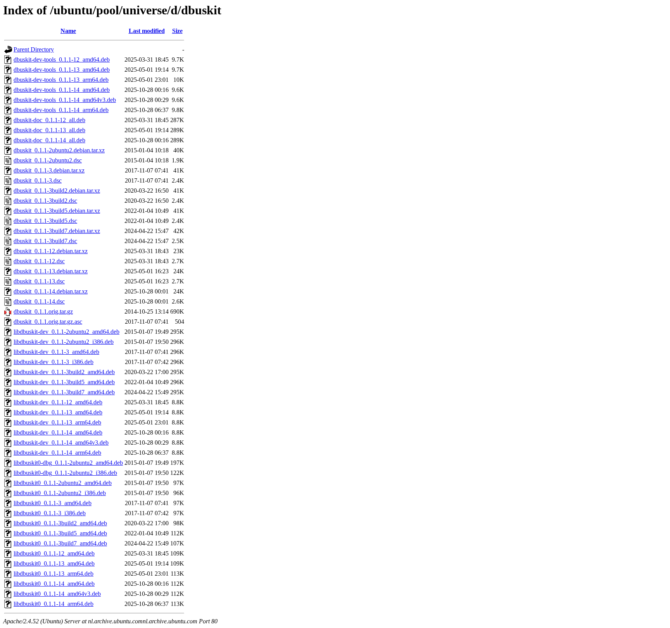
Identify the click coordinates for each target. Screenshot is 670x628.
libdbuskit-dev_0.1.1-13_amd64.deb (58, 412)
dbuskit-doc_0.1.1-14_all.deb (49, 140)
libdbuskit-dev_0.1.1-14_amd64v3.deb (61, 442)
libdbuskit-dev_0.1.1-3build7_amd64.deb (64, 392)
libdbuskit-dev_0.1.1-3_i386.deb (53, 362)
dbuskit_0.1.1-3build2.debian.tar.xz (57, 190)
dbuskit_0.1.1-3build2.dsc (45, 200)
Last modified (147, 31)
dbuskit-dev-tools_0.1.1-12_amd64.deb (62, 59)
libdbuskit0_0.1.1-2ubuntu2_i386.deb (60, 493)
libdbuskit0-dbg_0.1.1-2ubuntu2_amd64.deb (68, 462)
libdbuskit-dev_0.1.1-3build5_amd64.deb (64, 382)
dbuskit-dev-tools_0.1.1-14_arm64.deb (61, 110)
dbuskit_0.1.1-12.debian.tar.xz (51, 251)
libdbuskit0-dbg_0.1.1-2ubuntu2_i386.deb (65, 472)
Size (177, 31)
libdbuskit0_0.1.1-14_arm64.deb (53, 603)
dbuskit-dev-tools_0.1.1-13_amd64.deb (62, 69)
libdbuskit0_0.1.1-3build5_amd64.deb (60, 533)
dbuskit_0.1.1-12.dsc (39, 261)
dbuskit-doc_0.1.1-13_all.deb (49, 130)
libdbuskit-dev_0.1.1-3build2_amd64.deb (64, 372)
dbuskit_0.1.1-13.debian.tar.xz (51, 271)
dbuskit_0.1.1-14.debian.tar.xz (51, 291)
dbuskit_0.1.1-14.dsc (39, 301)
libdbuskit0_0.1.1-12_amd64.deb (54, 553)
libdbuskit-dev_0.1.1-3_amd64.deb (56, 352)
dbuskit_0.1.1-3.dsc (38, 180)
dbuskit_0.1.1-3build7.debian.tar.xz (57, 231)
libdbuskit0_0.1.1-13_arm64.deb (53, 573)
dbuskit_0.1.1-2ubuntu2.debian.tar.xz (59, 150)
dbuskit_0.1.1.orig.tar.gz (43, 311)
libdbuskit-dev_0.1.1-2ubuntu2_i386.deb (64, 341)
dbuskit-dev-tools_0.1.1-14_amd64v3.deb (65, 100)
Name (68, 31)
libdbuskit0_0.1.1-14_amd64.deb (54, 583)
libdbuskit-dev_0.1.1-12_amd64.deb (58, 402)
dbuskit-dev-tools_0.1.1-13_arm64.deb (61, 79)
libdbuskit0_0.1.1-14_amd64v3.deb (57, 593)
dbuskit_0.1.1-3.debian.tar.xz (49, 170)
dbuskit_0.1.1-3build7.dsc (45, 241)
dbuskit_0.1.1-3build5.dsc (45, 220)
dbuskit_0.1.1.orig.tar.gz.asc (48, 321)
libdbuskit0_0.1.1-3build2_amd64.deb (60, 523)
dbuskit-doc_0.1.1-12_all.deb (49, 120)
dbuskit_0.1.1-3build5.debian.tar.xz (57, 210)
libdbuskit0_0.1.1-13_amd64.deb (54, 563)
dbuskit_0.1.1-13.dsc (39, 281)
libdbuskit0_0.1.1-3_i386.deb (50, 513)
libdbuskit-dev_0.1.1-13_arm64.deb (57, 422)
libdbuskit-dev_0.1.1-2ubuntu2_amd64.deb (66, 331)
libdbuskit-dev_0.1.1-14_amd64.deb (58, 432)
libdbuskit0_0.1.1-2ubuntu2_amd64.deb (63, 483)
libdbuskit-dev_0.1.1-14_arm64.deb (57, 452)
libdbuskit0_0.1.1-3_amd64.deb (53, 503)
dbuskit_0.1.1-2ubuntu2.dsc (48, 160)
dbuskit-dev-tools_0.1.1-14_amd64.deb (62, 89)
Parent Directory (34, 49)
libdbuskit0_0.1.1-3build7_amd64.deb (60, 543)
